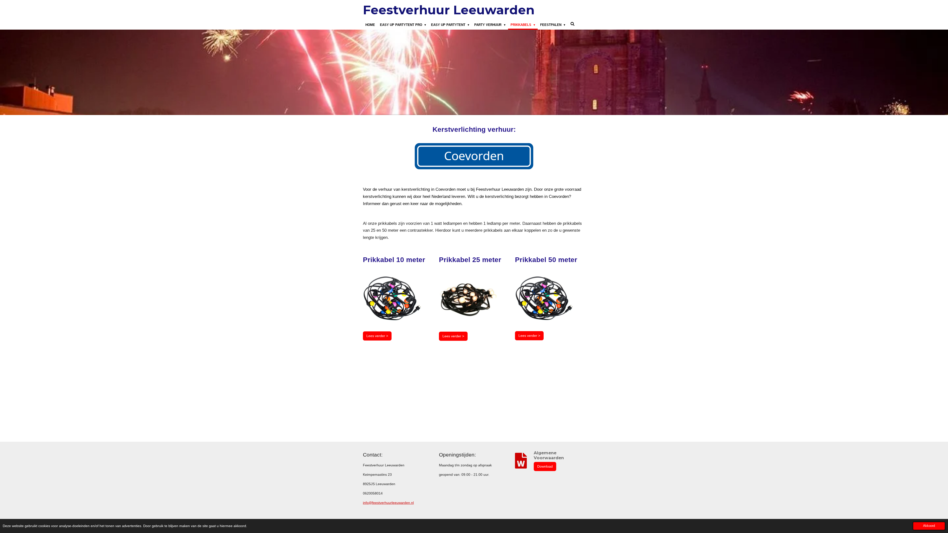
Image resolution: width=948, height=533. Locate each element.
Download (545, 466)
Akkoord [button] (929, 526)
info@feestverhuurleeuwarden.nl (388, 503)
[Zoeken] (572, 24)
